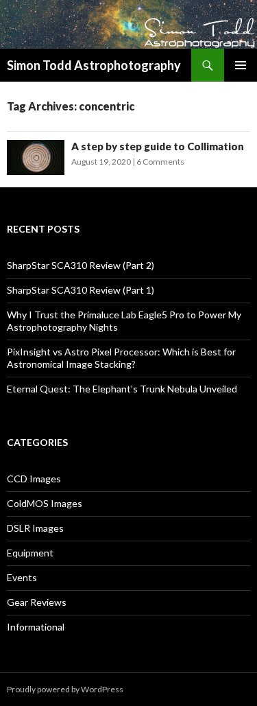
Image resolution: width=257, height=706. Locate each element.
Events (22, 577)
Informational (35, 627)
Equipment (30, 552)
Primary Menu (240, 65)
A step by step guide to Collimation (157, 146)
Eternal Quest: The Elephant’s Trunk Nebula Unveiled (122, 389)
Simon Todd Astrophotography (94, 65)
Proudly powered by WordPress (65, 689)
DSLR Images (35, 528)
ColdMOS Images (44, 503)
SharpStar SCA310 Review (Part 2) (80, 265)
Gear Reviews (36, 602)
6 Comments (160, 161)
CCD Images (34, 478)
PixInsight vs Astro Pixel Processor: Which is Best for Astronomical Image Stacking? (121, 358)
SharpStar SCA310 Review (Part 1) (80, 290)
